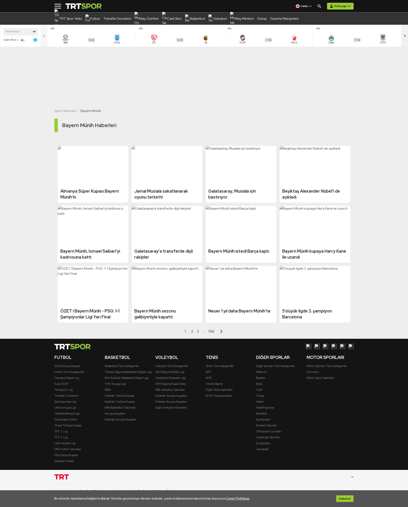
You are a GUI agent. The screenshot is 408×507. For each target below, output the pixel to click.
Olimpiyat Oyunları (268, 431)
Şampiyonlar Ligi (65, 401)
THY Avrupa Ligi (115, 384)
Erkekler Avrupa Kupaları (171, 401)
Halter (260, 401)
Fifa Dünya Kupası (66, 455)
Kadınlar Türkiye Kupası (120, 401)
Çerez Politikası (237, 498)
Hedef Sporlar (265, 407)
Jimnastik (262, 449)
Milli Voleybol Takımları (170, 390)
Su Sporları (263, 443)
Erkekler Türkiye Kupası (120, 396)
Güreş (260, 396)
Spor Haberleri (65, 111)
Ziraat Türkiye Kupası (68, 425)
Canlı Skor (9, 39)
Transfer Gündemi (66, 396)
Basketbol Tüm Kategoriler (122, 366)
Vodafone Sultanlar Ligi (170, 378)
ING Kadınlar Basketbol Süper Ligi (126, 378)
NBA (108, 390)
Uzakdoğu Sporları (268, 437)
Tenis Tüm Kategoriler (220, 366)
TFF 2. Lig (61, 431)
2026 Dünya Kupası (67, 366)
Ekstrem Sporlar (266, 425)
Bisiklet (260, 378)
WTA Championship (219, 396)
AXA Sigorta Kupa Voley (170, 384)
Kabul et (345, 498)
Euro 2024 (61, 384)
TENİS (212, 357)
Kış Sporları (263, 419)
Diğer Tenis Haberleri (219, 390)
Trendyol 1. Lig (63, 390)
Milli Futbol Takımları (67, 449)
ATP (208, 372)
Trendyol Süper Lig (66, 378)
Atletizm (261, 372)
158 (211, 331)
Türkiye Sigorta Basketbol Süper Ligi (128, 372)
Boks (259, 384)
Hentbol (261, 413)
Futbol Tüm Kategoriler (69, 372)
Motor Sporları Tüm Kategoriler (327, 366)
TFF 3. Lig (61, 437)
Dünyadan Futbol (65, 419)
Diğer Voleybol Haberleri (171, 407)
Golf (259, 390)
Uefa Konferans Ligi (66, 413)
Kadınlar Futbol (64, 461)
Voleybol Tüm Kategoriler (171, 366)
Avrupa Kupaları (115, 413)
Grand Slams (214, 384)
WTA (209, 378)
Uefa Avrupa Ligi (65, 407)
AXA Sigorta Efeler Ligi (169, 372)
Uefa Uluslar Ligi (64, 443)
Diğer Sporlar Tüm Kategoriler (275, 366)
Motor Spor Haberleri (320, 378)
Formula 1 (313, 372)
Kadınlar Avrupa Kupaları (120, 419)
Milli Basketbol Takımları (120, 407)
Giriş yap (340, 6)
